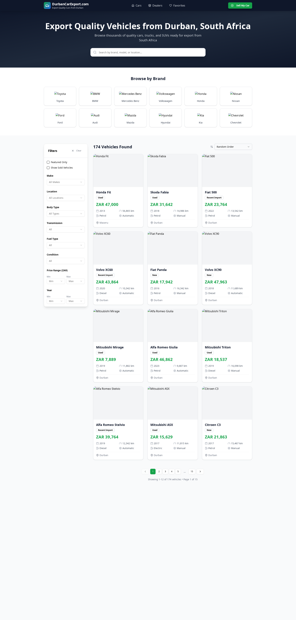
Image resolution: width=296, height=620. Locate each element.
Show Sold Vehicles (62, 167)
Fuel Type (52, 238)
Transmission (54, 223)
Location (52, 191)
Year (49, 290)
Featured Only (59, 162)
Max (68, 276)
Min (48, 276)
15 (192, 471)
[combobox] (66, 182)
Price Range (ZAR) (57, 270)
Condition (52, 254)
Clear (78, 150)
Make (50, 175)
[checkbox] (48, 162)
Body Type (53, 207)
